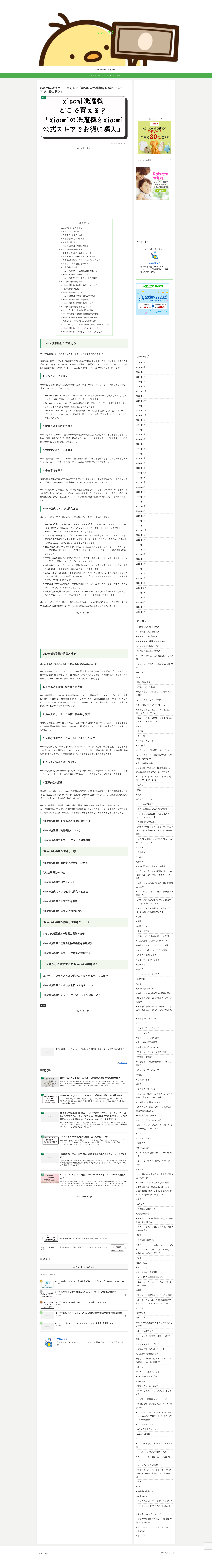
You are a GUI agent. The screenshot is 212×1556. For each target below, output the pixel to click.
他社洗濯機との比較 (71, 289)
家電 (43, 1005)
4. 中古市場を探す (70, 242)
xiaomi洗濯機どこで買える (71, 228)
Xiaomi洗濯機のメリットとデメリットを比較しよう (83, 332)
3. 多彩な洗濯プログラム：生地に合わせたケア (81, 260)
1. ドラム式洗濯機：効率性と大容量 (77, 253)
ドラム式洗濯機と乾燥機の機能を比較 (78, 310)
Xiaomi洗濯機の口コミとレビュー (76, 292)
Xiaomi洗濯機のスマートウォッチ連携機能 (80, 278)
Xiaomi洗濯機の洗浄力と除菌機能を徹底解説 (80, 314)
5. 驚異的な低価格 (70, 267)
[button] (171, 160)
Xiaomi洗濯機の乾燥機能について (76, 274)
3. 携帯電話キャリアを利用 (73, 239)
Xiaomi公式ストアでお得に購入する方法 (79, 296)
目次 (81, 223)
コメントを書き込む (84, 1266)
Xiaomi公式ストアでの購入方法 (75, 246)
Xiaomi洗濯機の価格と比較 (71, 282)
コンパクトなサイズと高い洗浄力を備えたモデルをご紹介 (86, 324)
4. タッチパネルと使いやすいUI (75, 264)
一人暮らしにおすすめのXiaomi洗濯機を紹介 (78, 321)
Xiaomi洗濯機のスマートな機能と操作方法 (80, 317)
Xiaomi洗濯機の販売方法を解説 (75, 300)
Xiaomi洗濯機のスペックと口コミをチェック (80, 328)
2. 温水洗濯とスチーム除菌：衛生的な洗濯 (80, 257)
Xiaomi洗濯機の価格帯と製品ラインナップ (80, 285)
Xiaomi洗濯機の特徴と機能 (71, 249)
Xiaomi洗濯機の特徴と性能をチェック (76, 307)
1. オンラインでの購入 (72, 231)
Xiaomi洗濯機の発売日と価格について (78, 303)
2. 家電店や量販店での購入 (73, 235)
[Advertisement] (84, 165)
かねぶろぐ (62, 1338)
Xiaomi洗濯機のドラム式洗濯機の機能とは (80, 271)
